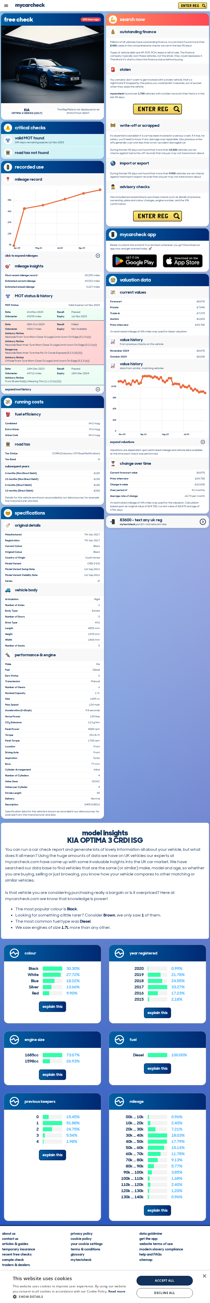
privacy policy (82, 1233)
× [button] (204, 1276)
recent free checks (17, 1254)
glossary (78, 1254)
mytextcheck (81, 1259)
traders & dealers (16, 1264)
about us (9, 1233)
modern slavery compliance (161, 1249)
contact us (10, 1238)
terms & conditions (85, 1249)
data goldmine (150, 1233)
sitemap (145, 1259)
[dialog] (105, 1287)
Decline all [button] (164, 1293)
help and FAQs (150, 1254)
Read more (116, 1291)
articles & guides (15, 1243)
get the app (148, 1238)
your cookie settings (87, 1243)
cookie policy (81, 1238)
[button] (72, 1296)
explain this (52, 1006)
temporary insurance (18, 1249)
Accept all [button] (164, 1280)
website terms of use (156, 1243)
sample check (13, 1259)
